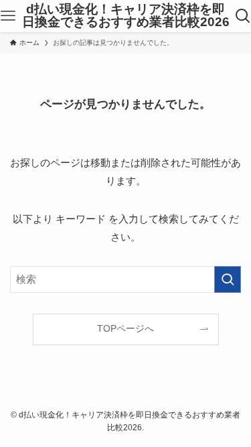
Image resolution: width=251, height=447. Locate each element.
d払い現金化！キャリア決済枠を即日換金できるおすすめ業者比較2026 (126, 16)
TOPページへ (125, 329)
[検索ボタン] (242, 16)
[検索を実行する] (227, 279)
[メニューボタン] (8, 16)
